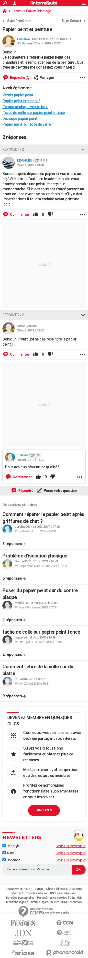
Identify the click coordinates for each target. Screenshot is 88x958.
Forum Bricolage (38, 11)
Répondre (25, 491)
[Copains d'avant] (23, 943)
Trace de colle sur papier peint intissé (33, 112)
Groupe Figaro (39, 902)
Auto (10, 853)
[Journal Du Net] (23, 933)
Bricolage (13, 860)
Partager (47, 78)
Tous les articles (36, 893)
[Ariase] (23, 952)
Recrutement (67, 893)
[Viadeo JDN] (65, 943)
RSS (53, 893)
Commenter (19, 214)
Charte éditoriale (57, 889)
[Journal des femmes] (23, 923)
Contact (17, 893)
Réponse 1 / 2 (13, 149)
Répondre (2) (19, 78)
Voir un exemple (71, 846)
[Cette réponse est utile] (36, 214)
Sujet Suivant (71, 21)
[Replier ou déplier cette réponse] (83, 149)
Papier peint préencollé (21, 101)
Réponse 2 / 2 (13, 315)
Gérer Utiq (76, 897)
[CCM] (65, 923)
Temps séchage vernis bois (25, 106)
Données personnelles (20, 897)
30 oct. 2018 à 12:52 (30, 330)
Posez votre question (60, 491)
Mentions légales (17, 902)
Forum (16, 11)
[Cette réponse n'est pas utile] (50, 214)
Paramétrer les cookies (52, 897)
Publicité (76, 889)
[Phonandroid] (65, 952)
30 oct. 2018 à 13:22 (47, 43)
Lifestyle (13, 846)
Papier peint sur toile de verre (26, 124)
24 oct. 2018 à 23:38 (30, 165)
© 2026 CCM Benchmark (66, 902)
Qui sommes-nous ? (19, 889)
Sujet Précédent (19, 21)
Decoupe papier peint (19, 118)
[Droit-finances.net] (65, 933)
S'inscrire (44, 810)
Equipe (39, 889)
